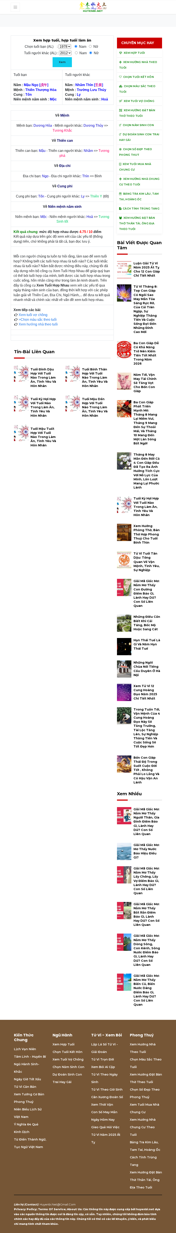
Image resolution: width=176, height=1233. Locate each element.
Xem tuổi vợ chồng (33, 315)
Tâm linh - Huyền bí (30, 1057)
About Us (74, 1209)
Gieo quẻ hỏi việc (105, 1127)
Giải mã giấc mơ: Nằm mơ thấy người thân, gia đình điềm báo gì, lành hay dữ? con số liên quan (146, 821)
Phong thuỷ (23, 1102)
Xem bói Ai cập (103, 1067)
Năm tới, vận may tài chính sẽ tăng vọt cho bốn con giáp (145, 383)
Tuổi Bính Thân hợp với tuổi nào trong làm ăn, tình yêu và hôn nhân (95, 377)
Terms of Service (51, 1209)
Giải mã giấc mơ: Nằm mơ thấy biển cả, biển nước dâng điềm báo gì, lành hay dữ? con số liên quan (146, 990)
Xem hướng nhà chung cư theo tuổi (143, 1127)
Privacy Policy (25, 1209)
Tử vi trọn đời (102, 1059)
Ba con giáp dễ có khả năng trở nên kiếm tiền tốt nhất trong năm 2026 (146, 353)
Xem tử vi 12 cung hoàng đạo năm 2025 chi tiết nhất (145, 692)
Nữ (96, 46)
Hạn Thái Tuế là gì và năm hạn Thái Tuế (147, 644)
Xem (62, 62)
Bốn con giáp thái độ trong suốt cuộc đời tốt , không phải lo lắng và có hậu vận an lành (146, 770)
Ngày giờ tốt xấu (27, 1079)
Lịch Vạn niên (25, 1049)
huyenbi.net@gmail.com (58, 1204)
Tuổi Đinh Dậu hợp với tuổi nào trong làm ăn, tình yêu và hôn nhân (43, 377)
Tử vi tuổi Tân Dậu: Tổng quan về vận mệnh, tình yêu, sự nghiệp (147, 562)
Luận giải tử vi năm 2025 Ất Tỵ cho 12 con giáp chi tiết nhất (147, 269)
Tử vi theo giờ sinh (107, 1089)
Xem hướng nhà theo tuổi (38, 324)
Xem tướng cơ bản (29, 1094)
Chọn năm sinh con (68, 1067)
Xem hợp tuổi (63, 1044)
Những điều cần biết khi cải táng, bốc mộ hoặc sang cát (147, 623)
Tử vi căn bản (25, 1087)
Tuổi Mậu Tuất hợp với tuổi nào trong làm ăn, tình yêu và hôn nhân (43, 437)
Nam (82, 46)
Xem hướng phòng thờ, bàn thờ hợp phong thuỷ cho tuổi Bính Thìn (147, 534)
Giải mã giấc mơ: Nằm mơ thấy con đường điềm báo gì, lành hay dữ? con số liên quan (146, 593)
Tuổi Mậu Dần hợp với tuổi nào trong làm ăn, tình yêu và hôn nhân (95, 407)
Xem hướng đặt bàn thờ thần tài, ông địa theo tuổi (146, 1179)
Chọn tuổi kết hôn (67, 1052)
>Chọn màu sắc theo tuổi (38, 319)
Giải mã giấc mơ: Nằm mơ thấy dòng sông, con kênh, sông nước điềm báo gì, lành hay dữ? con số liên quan (147, 950)
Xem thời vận (102, 1105)
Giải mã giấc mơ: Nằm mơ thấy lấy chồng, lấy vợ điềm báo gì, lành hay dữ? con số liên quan (146, 880)
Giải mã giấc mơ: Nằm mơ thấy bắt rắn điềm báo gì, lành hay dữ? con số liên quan (146, 914)
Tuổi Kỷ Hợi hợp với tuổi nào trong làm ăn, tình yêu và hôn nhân (43, 407)
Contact (31, 1204)
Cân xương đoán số (107, 1097)
